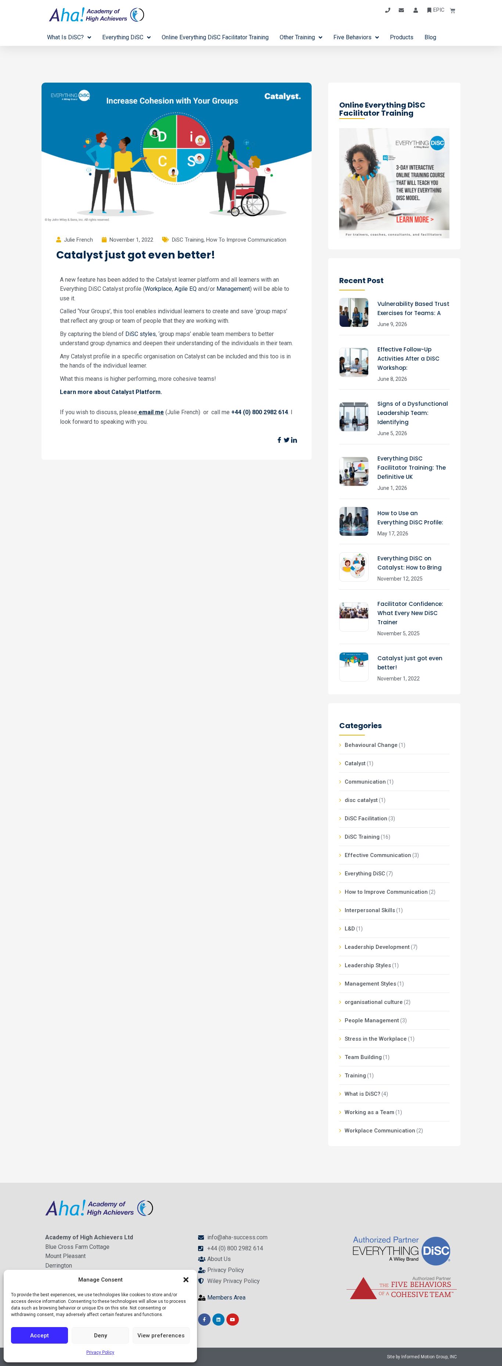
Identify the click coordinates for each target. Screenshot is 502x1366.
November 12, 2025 (400, 579)
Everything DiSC (122, 37)
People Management (372, 1020)
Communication (365, 781)
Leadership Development (377, 947)
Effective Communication (378, 855)
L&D (350, 928)
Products (401, 37)
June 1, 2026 (392, 488)
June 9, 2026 (392, 324)
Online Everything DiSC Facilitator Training (215, 37)
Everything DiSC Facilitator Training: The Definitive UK (411, 468)
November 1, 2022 (398, 679)
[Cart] (449, 10)
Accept (39, 1335)
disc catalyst (361, 800)
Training (355, 1075)
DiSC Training (188, 239)
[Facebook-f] (204, 1319)
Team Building (363, 1057)
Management (233, 288)
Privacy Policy (100, 1352)
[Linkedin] (218, 1319)
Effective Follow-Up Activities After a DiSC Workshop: (408, 359)
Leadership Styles (368, 965)
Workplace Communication (380, 1130)
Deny (100, 1335)
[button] (186, 1279)
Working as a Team (369, 1112)
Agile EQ (186, 288)
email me (151, 412)
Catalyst (355, 763)
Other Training (297, 37)
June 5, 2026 (392, 433)
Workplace (158, 288)
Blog (430, 37)
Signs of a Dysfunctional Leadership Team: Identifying (412, 413)
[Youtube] (232, 1319)
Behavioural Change (371, 745)
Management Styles (370, 983)
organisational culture (374, 1002)
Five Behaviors (352, 37)
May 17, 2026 (392, 533)
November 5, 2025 (398, 633)
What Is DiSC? (65, 37)
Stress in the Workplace (376, 1039)
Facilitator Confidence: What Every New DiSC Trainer (410, 613)
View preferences (160, 1335)
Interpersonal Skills (370, 910)
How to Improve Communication (246, 239)
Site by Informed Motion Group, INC (422, 1356)
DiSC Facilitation (366, 818)
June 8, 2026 (392, 379)
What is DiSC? (362, 1094)
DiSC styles (140, 333)
